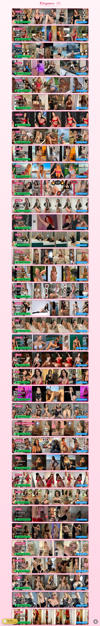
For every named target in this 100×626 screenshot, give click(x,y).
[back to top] (95, 621)
